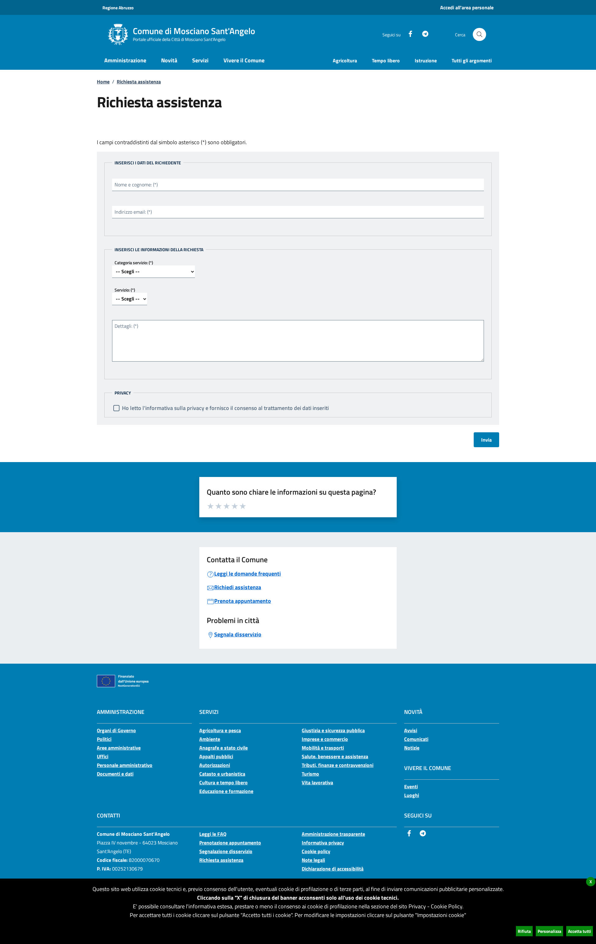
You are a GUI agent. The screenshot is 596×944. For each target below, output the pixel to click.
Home (103, 81)
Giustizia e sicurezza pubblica (333, 730)
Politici (104, 739)
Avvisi (410, 730)
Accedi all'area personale (467, 7)
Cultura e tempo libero (223, 782)
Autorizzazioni (214, 765)
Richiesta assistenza (139, 81)
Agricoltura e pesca (220, 730)
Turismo (310, 773)
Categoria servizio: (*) (134, 262)
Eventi (411, 786)
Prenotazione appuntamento (230, 842)
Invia (486, 439)
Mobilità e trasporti (323, 747)
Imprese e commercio (325, 739)
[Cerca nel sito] (479, 34)
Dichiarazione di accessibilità (332, 868)
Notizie (411, 747)
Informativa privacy (323, 842)
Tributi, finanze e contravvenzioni (337, 765)
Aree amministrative (119, 747)
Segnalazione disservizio (225, 851)
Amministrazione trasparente (333, 834)
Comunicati (416, 739)
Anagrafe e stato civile (223, 747)
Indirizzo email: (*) (133, 212)
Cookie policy (316, 851)
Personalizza (549, 931)
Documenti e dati (115, 773)
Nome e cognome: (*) (136, 184)
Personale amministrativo (124, 765)
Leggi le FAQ (212, 834)
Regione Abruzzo (117, 7)
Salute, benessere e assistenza (335, 756)
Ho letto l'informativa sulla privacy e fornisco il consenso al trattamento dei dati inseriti (225, 408)
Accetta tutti (579, 931)
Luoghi (411, 795)
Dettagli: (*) (126, 326)
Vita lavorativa (317, 782)
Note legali (313, 860)
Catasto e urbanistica (222, 773)
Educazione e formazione (226, 791)
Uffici (102, 756)
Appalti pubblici (216, 756)
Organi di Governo (116, 730)
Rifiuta (524, 931)
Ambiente (209, 739)
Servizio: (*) (125, 290)
